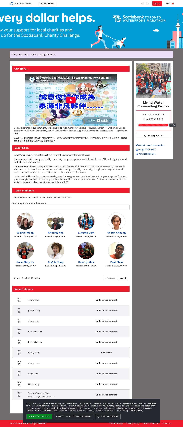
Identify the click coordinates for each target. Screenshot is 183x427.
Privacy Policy (132, 423)
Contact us (167, 423)
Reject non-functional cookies (73, 416)
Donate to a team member (151, 145)
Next (122, 278)
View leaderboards (147, 153)
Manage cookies (109, 416)
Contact (145, 3)
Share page (153, 135)
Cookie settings (116, 423)
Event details (47, 3)
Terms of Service (150, 423)
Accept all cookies (39, 416)
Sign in (157, 3)
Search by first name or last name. (29, 203)
